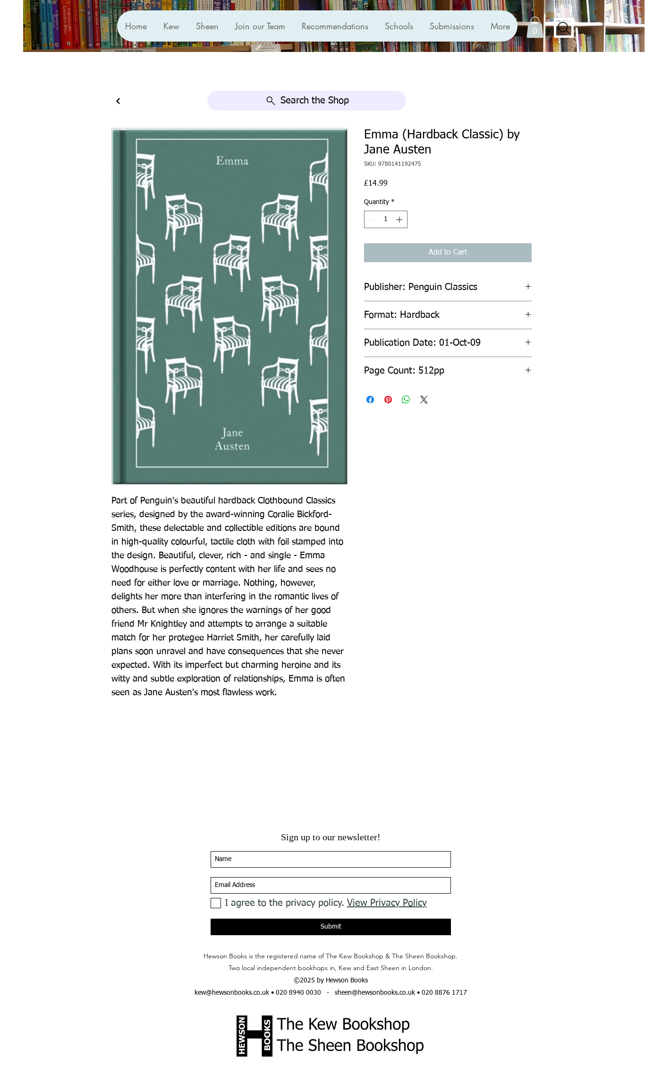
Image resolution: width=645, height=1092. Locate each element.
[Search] (564, 28)
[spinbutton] (385, 219)
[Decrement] (371, 219)
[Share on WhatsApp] (406, 399)
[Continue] (118, 101)
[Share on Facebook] (370, 399)
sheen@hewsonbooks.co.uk (375, 993)
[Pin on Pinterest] (388, 399)
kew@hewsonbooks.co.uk (232, 993)
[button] (334, 26)
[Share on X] (424, 399)
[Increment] (400, 219)
